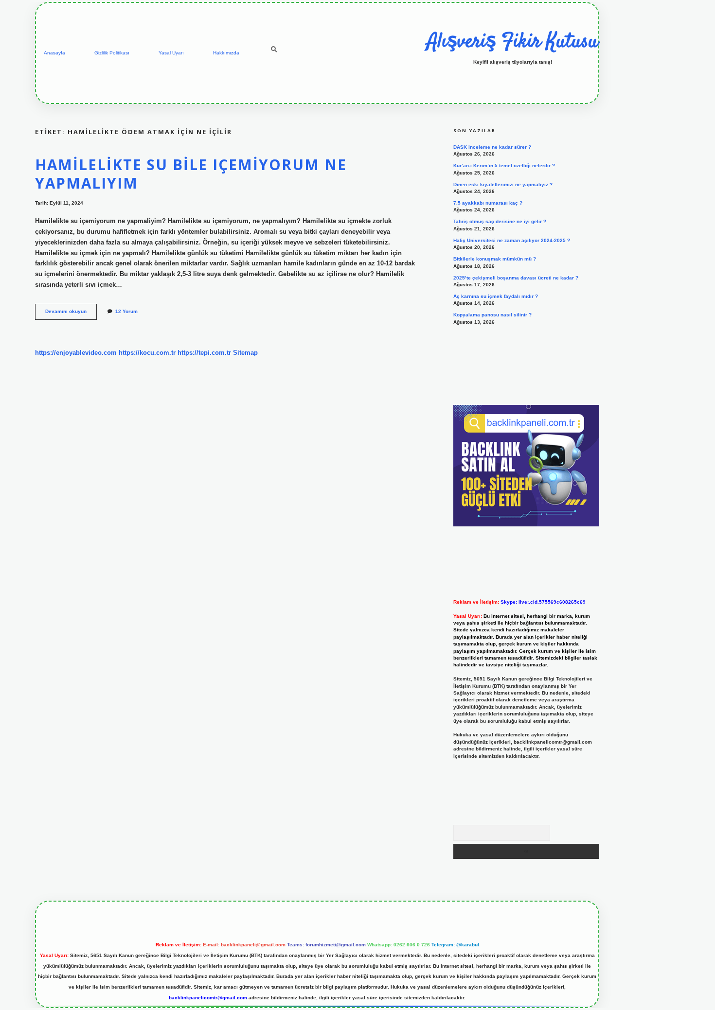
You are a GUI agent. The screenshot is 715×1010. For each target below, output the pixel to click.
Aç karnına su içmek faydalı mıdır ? (495, 296)
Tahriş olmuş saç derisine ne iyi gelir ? (499, 221)
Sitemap (245, 352)
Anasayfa (54, 52)
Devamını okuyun (71, 313)
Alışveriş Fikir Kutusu (512, 42)
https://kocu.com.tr (147, 352)
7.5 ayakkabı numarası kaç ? (487, 203)
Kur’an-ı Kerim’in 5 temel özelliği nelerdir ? (504, 165)
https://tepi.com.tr (204, 352)
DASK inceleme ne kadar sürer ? (492, 147)
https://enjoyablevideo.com (76, 352)
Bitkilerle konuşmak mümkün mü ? (494, 258)
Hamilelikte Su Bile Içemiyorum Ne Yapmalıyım (191, 174)
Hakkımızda (226, 52)
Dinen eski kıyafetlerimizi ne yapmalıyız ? (503, 184)
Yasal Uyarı (171, 52)
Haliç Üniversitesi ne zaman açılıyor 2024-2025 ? (511, 240)
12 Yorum (126, 311)
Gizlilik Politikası (111, 52)
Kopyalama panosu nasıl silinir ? (492, 314)
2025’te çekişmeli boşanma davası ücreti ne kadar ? (515, 277)
